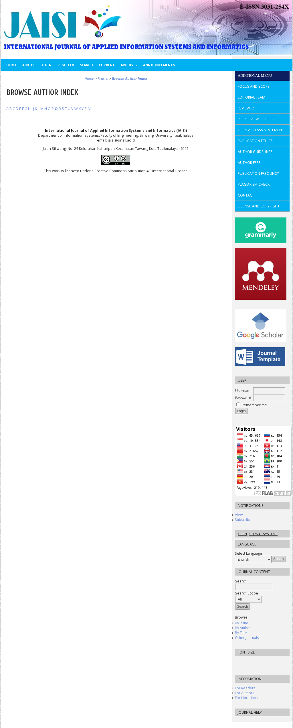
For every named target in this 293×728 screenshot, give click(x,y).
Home (11, 65)
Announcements (159, 65)
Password (243, 397)
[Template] (260, 364)
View (239, 514)
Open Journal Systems (258, 534)
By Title (241, 632)
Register (66, 65)
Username (244, 390)
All (90, 108)
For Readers (245, 688)
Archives (129, 65)
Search (86, 65)
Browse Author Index (129, 78)
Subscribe (243, 519)
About (28, 65)
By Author (243, 627)
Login (46, 65)
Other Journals (247, 637)
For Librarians (246, 697)
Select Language (248, 553)
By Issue (241, 623)
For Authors (244, 692)
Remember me (254, 405)
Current (107, 65)
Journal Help (250, 712)
